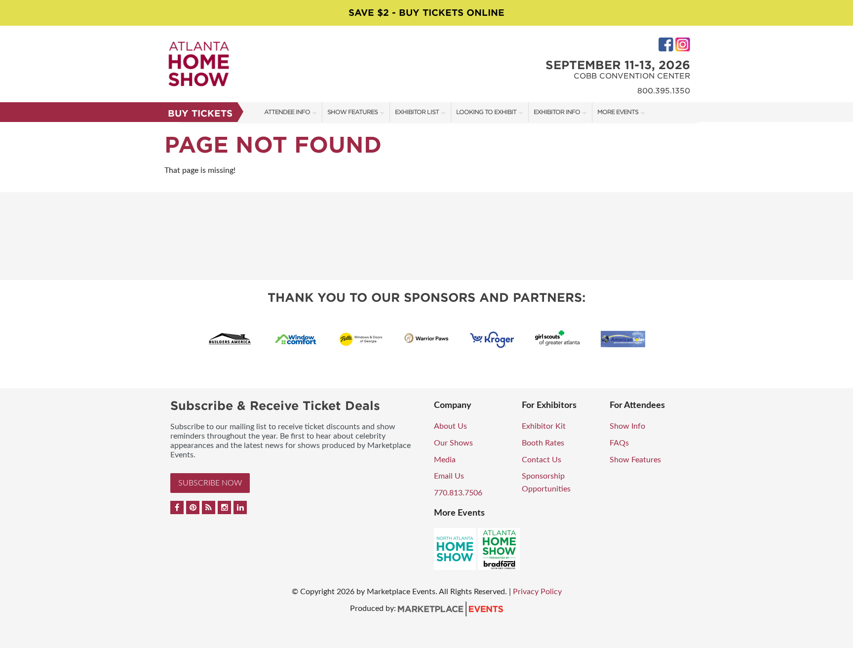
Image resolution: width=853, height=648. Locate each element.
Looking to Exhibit (486, 112)
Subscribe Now (210, 483)
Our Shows (453, 443)
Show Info (627, 426)
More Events (617, 112)
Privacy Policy (537, 592)
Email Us (449, 476)
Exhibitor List (417, 112)
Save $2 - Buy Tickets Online (426, 12)
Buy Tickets (200, 113)
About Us (450, 426)
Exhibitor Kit (544, 426)
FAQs (619, 443)
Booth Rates (543, 443)
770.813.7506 (458, 493)
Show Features (352, 112)
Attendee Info (287, 112)
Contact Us (541, 460)
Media (445, 460)
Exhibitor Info (557, 112)
